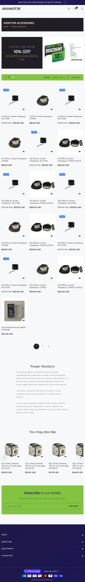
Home (6, 27)
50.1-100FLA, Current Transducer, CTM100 (38, 286)
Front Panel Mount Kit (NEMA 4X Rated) (13, 328)
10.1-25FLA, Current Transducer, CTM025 (14, 159)
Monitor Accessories (18, 27)
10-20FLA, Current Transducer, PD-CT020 (70, 117)
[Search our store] (70, 9)
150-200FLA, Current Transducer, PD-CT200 (11, 202)
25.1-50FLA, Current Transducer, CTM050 (14, 244)
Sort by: (47, 77)
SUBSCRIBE (73, 506)
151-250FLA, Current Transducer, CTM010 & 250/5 (41, 202)
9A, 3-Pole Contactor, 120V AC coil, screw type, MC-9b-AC (12, 465)
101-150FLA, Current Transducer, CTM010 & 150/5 (69, 159)
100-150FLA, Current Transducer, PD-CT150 (39, 159)
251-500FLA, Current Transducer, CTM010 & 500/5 (41, 244)
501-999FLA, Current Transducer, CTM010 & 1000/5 (70, 286)
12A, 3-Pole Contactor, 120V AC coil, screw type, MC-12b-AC (35, 465)
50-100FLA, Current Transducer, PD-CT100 (14, 286)
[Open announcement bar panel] (65, 2)
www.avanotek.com (45, 579)
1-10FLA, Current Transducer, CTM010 (41, 117)
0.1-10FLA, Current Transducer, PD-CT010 (14, 117)
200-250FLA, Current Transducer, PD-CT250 (67, 202)
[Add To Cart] (23, 109)
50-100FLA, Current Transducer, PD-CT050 (70, 244)
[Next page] (48, 346)
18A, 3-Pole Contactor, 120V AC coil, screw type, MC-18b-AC (59, 465)
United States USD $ (51, 571)
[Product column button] (6, 77)
